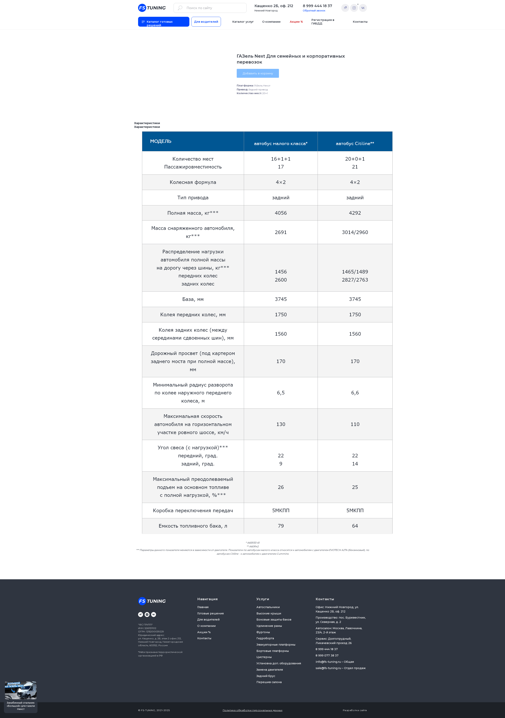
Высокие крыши (268, 613)
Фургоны (263, 632)
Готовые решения (210, 613)
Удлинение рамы (269, 626)
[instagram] (147, 614)
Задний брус (265, 676)
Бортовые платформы (272, 651)
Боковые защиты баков (273, 619)
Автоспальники (268, 607)
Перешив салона (269, 682)
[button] (20, 697)
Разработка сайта (355, 710)
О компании (206, 626)
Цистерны (264, 657)
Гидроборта (265, 638)
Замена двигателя (269, 669)
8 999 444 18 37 (317, 6)
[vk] (153, 614)
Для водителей (208, 619)
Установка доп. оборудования (278, 663)
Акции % (204, 632)
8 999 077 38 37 (327, 655)
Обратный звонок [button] (314, 10)
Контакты (204, 638)
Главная (203, 607)
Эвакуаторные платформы (275, 644)
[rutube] (140, 614)
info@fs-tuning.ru (328, 662)
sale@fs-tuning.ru (328, 668)
